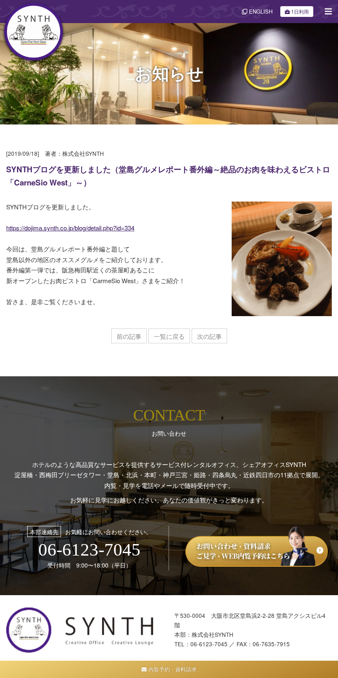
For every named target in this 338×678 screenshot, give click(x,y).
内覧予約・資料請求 (172, 669)
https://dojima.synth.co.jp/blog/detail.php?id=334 (70, 227)
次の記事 (209, 336)
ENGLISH (259, 11)
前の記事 (129, 336)
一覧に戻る (169, 336)
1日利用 (300, 11)
